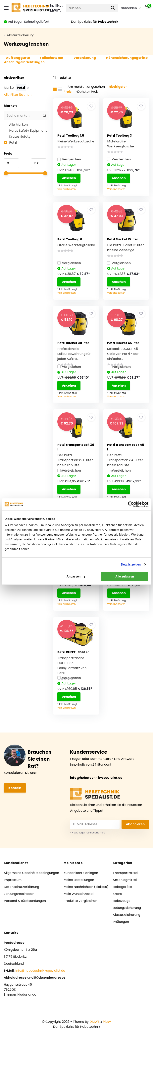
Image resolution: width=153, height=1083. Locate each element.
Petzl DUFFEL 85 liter (73, 652)
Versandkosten (66, 189)
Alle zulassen (124, 576)
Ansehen (69, 178)
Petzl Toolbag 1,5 (70, 135)
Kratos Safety (19, 136)
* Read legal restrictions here (87, 832)
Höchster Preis (87, 91)
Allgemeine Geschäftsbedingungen (31, 873)
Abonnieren (135, 824)
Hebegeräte (122, 887)
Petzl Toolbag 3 (119, 135)
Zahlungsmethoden (19, 893)
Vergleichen (71, 159)
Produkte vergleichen (80, 900)
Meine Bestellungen (79, 880)
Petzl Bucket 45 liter (123, 343)
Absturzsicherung (20, 35)
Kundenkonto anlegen (81, 873)
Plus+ (107, 1021)
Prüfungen (121, 921)
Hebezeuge (121, 900)
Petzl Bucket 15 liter (122, 239)
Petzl (12, 142)
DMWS (94, 1021)
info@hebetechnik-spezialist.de (96, 777)
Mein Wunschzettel (78, 893)
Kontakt (15, 788)
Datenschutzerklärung (21, 887)
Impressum (13, 880)
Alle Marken (18, 124)
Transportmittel (125, 873)
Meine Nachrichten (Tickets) (86, 887)
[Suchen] (113, 8)
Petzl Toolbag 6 (69, 239)
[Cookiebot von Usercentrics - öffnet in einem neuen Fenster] (131, 504)
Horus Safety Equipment (27, 130)
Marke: (9, 87)
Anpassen (73, 576)
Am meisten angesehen (86, 86)
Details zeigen (131, 564)
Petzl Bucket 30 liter (73, 343)
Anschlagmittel (125, 880)
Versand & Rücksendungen (25, 900)
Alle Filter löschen (17, 94)
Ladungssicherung (127, 907)
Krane (117, 893)
